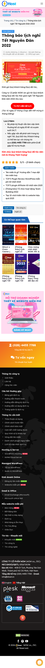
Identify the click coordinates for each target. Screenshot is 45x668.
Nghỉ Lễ (18, 212)
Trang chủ (8, 20)
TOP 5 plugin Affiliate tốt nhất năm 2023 (24, 185)
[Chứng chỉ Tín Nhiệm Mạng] (32, 608)
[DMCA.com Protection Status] (22, 635)
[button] (41, 4)
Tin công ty (20, 20)
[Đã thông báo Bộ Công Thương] (14, 608)
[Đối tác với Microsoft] (29, 589)
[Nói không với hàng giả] (22, 618)
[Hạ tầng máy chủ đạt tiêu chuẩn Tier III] (8, 598)
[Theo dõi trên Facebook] (18, 641)
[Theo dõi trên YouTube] (26, 641)
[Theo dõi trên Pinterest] (22, 641)
